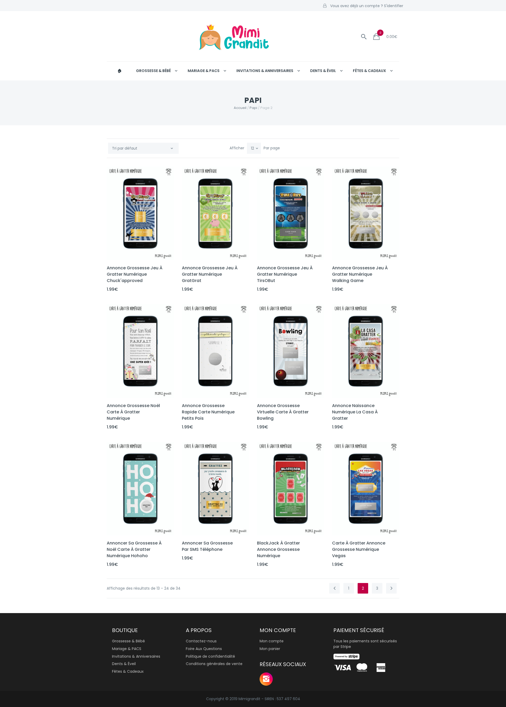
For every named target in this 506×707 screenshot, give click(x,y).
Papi (253, 107)
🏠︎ (120, 70)
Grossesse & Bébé (153, 70)
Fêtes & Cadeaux (369, 70)
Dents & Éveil (323, 70)
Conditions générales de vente (214, 663)
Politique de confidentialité (210, 656)
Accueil (240, 107)
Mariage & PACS (204, 70)
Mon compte (272, 641)
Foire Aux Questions (204, 648)
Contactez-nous (201, 641)
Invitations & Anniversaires (264, 70)
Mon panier (270, 648)
